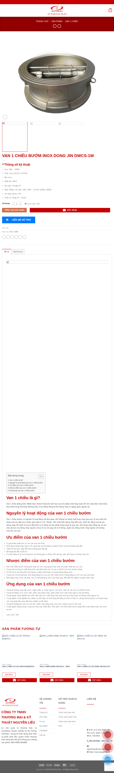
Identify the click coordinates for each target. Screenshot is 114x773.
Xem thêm (9, 674)
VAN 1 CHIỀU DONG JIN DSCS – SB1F (55, 666)
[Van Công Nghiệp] (57, 10)
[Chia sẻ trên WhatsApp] (4, 237)
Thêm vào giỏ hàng (14, 210)
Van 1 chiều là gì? (16, 480)
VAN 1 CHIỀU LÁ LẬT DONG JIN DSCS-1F (93, 666)
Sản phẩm (56, 21)
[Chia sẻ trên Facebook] (8, 237)
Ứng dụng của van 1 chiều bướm (22, 490)
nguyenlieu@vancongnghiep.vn (99, 749)
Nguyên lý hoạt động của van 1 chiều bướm (26, 483)
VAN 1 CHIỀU (71, 21)
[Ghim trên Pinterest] (20, 237)
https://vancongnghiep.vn (99, 752)
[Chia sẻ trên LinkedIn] (24, 237)
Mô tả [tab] (6, 251)
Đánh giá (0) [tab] (18, 251)
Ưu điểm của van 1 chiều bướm (22, 485)
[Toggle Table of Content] (39, 476)
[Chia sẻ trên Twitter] (12, 237)
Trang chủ (42, 21)
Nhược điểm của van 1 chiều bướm (23, 488)
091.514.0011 (94, 741)
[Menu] (3, 10)
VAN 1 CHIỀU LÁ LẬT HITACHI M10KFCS (18, 666)
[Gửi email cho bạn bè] (16, 237)
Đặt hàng (72, 210)
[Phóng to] (5, 117)
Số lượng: (6, 203)
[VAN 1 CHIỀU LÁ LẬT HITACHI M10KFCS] (19, 648)
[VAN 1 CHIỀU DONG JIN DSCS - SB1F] (57, 648)
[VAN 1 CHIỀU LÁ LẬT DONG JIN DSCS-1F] (94, 648)
